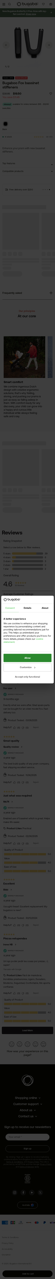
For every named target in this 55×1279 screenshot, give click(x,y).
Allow (27, 657)
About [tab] (45, 608)
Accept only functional (27, 676)
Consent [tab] (10, 608)
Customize (26, 667)
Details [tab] (27, 608)
